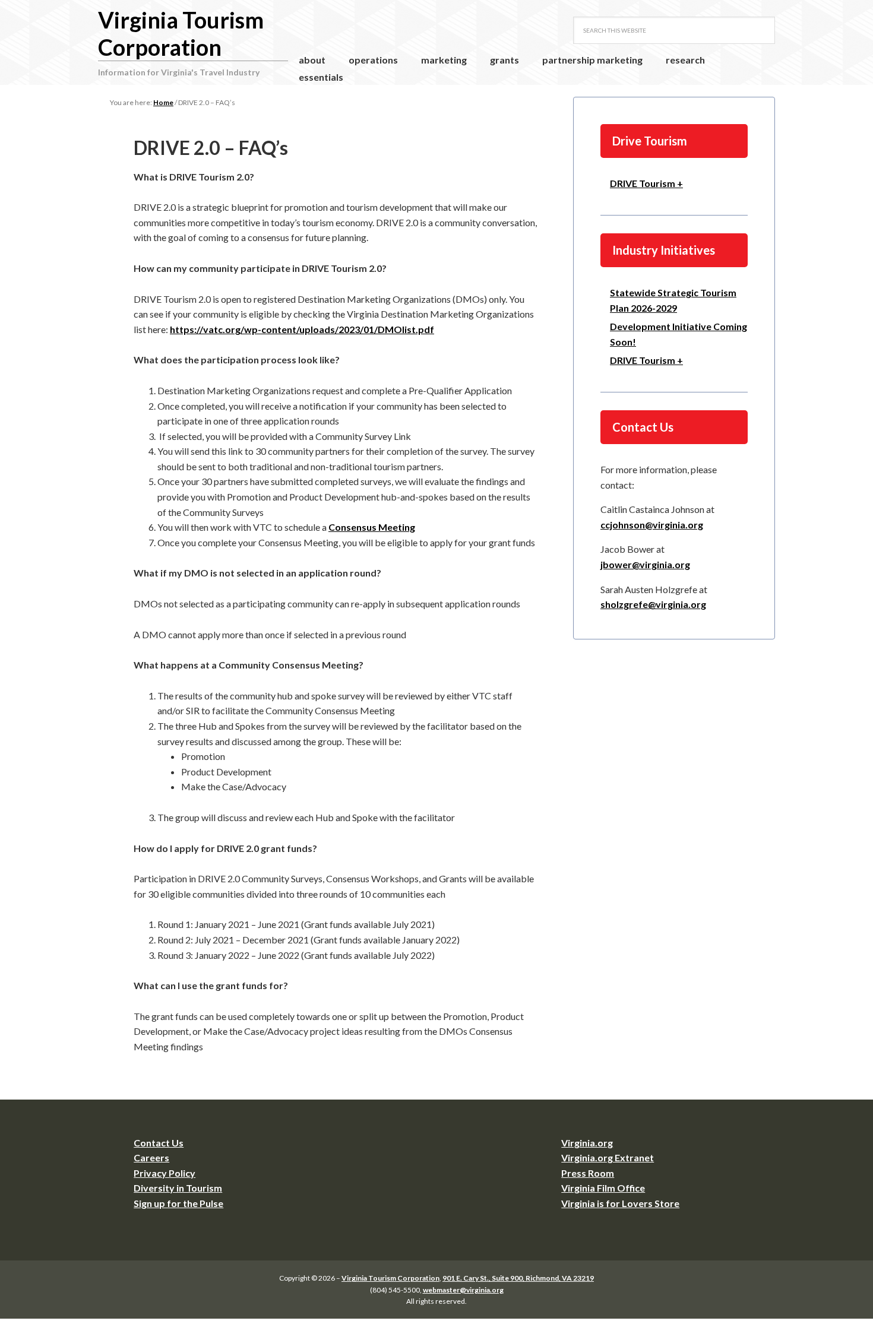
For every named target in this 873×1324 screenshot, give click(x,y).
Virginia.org (587, 1142)
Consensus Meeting (371, 527)
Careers (151, 1157)
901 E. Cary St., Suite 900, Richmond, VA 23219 (518, 1278)
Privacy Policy (164, 1173)
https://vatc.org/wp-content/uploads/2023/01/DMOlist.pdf (302, 329)
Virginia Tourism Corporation (181, 33)
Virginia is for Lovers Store (620, 1203)
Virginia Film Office (603, 1187)
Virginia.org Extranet (607, 1157)
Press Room (587, 1173)
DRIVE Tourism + (646, 183)
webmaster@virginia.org (463, 1289)
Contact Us (159, 1142)
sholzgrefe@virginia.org (653, 604)
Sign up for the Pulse (178, 1203)
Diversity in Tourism (178, 1187)
